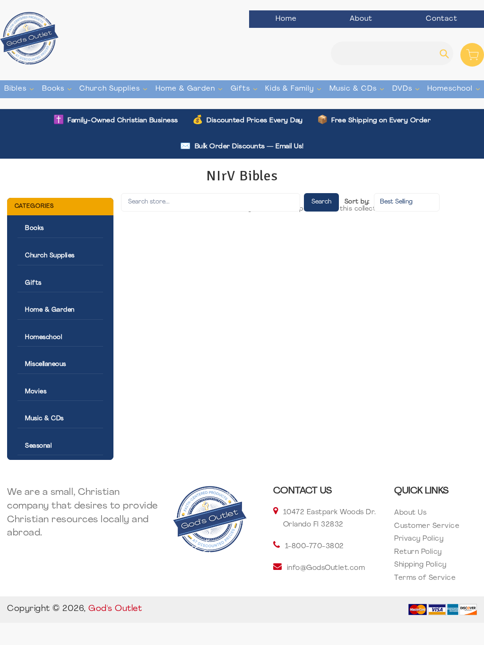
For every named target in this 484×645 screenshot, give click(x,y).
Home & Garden (190, 89)
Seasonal (38, 446)
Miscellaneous (45, 364)
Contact (442, 19)
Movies (35, 392)
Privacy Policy (418, 539)
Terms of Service (425, 578)
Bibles (20, 89)
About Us (410, 513)
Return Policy (418, 552)
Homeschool (454, 89)
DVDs (407, 89)
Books (58, 89)
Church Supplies (114, 89)
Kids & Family (294, 89)
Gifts (245, 89)
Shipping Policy (420, 565)
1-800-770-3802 (314, 546)
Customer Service (426, 526)
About (361, 19)
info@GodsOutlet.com (326, 568)
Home (286, 19)
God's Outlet (115, 609)
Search (321, 202)
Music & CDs (357, 89)
